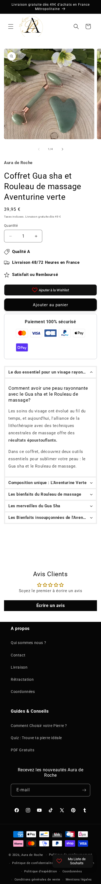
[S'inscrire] (84, 790)
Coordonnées (23, 691)
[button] (11, 26)
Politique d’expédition (40, 871)
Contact (18, 655)
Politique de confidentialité (33, 863)
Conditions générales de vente (37, 879)
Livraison (19, 667)
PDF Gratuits (22, 750)
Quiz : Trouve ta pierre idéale (36, 738)
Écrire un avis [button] (50, 605)
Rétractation (22, 679)
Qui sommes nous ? (28, 643)
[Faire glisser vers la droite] (62, 149)
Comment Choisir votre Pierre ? (39, 725)
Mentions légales (79, 879)
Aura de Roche (32, 855)
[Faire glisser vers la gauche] (39, 149)
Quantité (11, 225)
